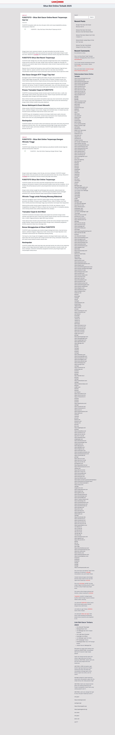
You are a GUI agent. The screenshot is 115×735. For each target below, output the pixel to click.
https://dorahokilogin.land (80, 496)
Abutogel (76, 167)
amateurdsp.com (78, 369)
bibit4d (76, 541)
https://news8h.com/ (79, 273)
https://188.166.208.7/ (79, 151)
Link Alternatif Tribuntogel (82, 627)
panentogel (77, 296)
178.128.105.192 (78, 530)
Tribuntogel (77, 192)
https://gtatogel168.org (79, 93)
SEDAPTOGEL (77, 117)
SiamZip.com (77, 422)
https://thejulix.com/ (79, 265)
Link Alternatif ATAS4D (79, 236)
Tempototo (77, 172)
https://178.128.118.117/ (79, 396)
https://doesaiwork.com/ (80, 262)
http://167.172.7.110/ (79, 205)
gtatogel (76, 96)
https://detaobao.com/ (79, 354)
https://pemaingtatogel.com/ (81, 336)
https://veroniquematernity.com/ (82, 549)
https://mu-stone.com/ (79, 551)
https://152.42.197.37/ (79, 539)
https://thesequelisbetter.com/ (81, 145)
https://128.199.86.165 (79, 84)
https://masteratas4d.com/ (80, 245)
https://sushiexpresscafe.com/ (81, 567)
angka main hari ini (78, 333)
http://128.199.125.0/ (79, 375)
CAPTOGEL (77, 127)
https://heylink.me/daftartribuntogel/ (83, 268)
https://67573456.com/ (80, 227)
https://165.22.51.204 (79, 88)
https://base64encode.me (80, 505)
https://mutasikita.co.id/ (80, 431)
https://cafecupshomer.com (81, 489)
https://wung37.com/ (79, 364)
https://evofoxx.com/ (79, 260)
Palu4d (76, 177)
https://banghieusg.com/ (80, 289)
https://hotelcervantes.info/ (81, 283)
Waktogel (76, 162)
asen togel (76, 546)
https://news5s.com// (79, 474)
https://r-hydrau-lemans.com (81, 499)
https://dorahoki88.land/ (80, 473)
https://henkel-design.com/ (81, 275)
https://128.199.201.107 (80, 520)
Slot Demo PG (77, 161)
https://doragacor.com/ (79, 239)
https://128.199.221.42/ (79, 149)
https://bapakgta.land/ (79, 102)
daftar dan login (85, 613)
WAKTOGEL (77, 104)
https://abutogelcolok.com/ (80, 240)
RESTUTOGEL (77, 122)
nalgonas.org (77, 136)
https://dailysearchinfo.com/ (81, 148)
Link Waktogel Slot (80, 630)
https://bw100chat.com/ (80, 478)
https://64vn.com (78, 509)
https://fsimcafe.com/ (79, 476)
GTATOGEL (77, 119)
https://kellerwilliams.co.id (80, 525)
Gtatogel (76, 171)
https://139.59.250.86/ (79, 223)
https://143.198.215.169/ (80, 101)
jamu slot (76, 426)
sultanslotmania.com (79, 302)
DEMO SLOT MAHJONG (80, 130)
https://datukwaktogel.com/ (81, 242)
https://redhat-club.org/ (80, 143)
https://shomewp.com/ (79, 276)
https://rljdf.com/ (78, 413)
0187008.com (77, 138)
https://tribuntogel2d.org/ (80, 706)
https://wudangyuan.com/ (80, 310)
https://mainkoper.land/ (80, 700)
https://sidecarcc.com (79, 80)
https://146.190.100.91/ (80, 218)
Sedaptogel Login (78, 208)
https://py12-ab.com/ (79, 278)
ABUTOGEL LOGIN (78, 666)
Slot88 (76, 198)
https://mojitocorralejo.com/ (81, 383)
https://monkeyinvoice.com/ (81, 536)
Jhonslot (76, 182)
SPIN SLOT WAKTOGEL (80, 253)
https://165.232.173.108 (80, 89)
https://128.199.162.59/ (80, 328)
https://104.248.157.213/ (80, 325)
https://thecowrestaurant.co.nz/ (82, 466)
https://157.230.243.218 (80, 523)
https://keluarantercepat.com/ (81, 81)
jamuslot (76, 346)
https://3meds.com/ (79, 552)
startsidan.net (77, 135)
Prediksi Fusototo (78, 140)
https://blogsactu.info (79, 512)
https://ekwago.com (79, 507)
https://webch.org (78, 491)
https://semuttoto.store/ (80, 244)
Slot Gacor (76, 158)
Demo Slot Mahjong (79, 159)
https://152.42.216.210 (79, 434)
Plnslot (76, 184)
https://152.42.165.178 (79, 91)
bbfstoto (76, 294)
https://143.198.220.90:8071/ (81, 483)
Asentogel (76, 175)
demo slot (76, 718)
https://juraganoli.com (79, 94)
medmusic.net (77, 292)
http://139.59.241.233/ (79, 224)
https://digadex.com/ (79, 247)
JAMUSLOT (77, 318)
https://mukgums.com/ (79, 291)
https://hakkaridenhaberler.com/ (82, 263)
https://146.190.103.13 (79, 518)
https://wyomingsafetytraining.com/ (83, 231)
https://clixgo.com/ (78, 484)
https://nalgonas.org (79, 448)
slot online (76, 712)
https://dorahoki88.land (80, 497)
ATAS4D (79, 65)
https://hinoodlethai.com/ (80, 279)
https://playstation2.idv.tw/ (80, 465)
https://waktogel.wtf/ (79, 226)
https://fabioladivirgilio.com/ (81, 187)
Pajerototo (76, 174)
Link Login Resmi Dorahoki (82, 634)
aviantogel (81, 583)
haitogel (76, 562)
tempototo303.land (79, 107)
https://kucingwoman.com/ (80, 357)
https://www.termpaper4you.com (82, 78)
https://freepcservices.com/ (81, 271)
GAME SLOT (24, 15)
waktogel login (77, 703)
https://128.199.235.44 (79, 86)
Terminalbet (77, 180)
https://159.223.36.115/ (80, 327)
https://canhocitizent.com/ (80, 380)
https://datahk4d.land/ (79, 437)
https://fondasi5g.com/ (79, 362)
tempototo (76, 557)
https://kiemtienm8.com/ (80, 440)
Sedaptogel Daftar (78, 210)
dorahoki (88, 69)
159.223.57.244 (78, 531)
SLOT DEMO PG (78, 132)
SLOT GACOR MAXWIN (80, 123)
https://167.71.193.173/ (79, 471)
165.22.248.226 (78, 528)
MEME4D (76, 109)
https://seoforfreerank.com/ (81, 146)
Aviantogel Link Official (81, 636)
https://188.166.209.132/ (80, 219)
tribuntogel (77, 229)
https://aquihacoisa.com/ (80, 403)
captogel (76, 379)
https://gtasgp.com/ (79, 343)
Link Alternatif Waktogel (80, 203)
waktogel (76, 297)
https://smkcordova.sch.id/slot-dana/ (83, 481)
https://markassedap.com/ (80, 250)
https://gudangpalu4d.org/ (80, 709)
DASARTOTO (77, 128)
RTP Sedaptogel (80, 639)
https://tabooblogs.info (79, 500)
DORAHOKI (77, 106)
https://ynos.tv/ (78, 409)
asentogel (76, 544)
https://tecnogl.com (79, 510)
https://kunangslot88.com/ (80, 356)
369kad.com (77, 468)
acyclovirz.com (78, 421)
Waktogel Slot (88, 645)
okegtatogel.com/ (78, 439)
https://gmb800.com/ (79, 447)
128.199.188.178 (78, 533)
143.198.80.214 (78, 526)
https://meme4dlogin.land (80, 442)
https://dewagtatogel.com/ (80, 338)
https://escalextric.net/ (79, 281)
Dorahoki (76, 164)
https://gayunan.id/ (79, 445)
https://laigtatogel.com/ (80, 427)
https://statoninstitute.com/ (81, 411)
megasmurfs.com (78, 487)
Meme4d (76, 166)
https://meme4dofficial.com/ (81, 237)
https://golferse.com (79, 492)
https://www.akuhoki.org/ (80, 361)
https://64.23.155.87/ (79, 330)
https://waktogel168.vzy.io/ (80, 156)
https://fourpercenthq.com (80, 494)
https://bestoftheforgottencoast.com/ (83, 266)
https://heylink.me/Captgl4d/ (81, 83)
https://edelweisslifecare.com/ (81, 554)
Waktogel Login (78, 185)
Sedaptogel (77, 169)
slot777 (76, 722)
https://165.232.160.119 (80, 522)
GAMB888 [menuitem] (36, 54)
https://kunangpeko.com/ (80, 359)
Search (76, 15)
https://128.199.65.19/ (79, 154)
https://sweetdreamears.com (81, 502)
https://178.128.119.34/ (79, 312)
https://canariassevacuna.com (81, 453)
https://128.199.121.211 (79, 432)
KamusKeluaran (78, 59)
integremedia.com (78, 444)
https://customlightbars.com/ (81, 556)
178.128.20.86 (77, 535)
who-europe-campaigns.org (81, 141)
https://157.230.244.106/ (80, 214)
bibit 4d (76, 543)
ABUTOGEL (77, 114)
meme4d (76, 349)
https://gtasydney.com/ (80, 341)
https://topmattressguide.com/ (81, 284)
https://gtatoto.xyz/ (79, 538)
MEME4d (90, 609)
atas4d (76, 299)
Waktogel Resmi (80, 628)
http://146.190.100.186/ (80, 232)
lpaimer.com (77, 419)
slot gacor (76, 696)
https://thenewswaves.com (81, 504)
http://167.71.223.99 (79, 435)
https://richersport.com (79, 450)
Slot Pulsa (76, 110)
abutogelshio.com (78, 463)
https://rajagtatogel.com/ (80, 340)
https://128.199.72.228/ (80, 270)
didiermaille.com (78, 513)
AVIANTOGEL (77, 120)
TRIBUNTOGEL (78, 258)
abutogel (76, 677)
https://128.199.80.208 (79, 517)
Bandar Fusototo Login (79, 125)
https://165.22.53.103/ (79, 470)
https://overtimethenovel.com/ (81, 548)
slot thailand (77, 314)
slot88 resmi (77, 387)
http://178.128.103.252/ (79, 153)
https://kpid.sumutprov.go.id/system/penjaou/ (85, 479)
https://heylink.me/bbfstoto (81, 286)
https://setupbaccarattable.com (82, 452)
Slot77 (76, 112)
